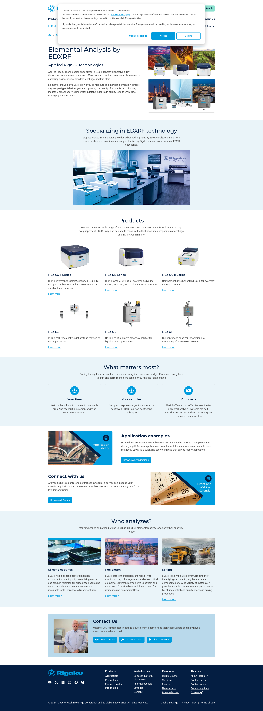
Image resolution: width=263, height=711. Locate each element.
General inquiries (200, 688)
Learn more (54, 293)
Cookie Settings (169, 702)
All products (111, 675)
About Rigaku (198, 675)
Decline (188, 36)
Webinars (167, 680)
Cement (138, 691)
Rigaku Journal (170, 675)
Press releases (170, 692)
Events (166, 684)
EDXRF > (53, 26)
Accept (163, 36)
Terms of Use (207, 702)
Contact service (199, 680)
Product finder (113, 680)
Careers (195, 692)
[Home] (49, 35)
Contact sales (198, 684)
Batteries (139, 687)
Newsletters (169, 688)
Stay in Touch (205, 8)
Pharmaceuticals (143, 683)
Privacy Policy (189, 702)
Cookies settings (138, 36)
